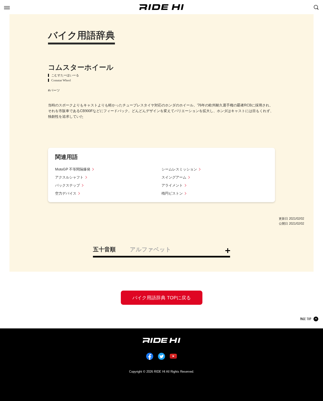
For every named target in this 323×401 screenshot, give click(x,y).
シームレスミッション (179, 169)
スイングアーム (174, 177)
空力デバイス (65, 193)
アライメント (172, 185)
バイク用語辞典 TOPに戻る (161, 297)
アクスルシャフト (69, 177)
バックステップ (67, 185)
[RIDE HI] (161, 7)
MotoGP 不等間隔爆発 (72, 169)
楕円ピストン (172, 193)
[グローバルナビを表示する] (7, 7)
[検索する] (316, 7)
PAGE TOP (305, 319)
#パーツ (54, 90)
